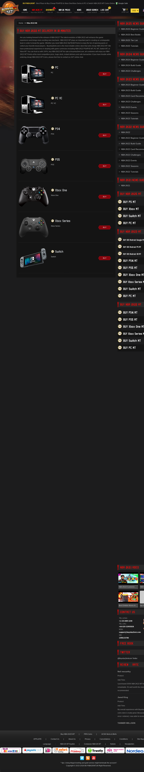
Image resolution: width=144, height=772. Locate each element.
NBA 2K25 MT (37, 10)
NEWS (79, 10)
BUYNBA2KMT (90, 766)
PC (56, 67)
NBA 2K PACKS (64, 10)
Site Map (140, 739)
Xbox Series (62, 221)
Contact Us (55, 739)
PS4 (57, 129)
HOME (25, 10)
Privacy (87, 739)
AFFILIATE (37, 739)
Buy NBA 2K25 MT (68, 734)
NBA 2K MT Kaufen (67, 744)
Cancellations (105, 739)
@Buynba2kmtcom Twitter (127, 658)
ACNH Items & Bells (109, 734)
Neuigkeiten (129, 744)
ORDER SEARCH (92, 10)
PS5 (57, 159)
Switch (59, 251)
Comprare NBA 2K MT (92, 744)
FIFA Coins (88, 734)
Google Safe (123, 3)
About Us (72, 739)
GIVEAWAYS (50, 10)
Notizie (113, 744)
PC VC (58, 98)
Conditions (124, 739)
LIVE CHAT (104, 10)
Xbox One (61, 190)
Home (21, 23)
